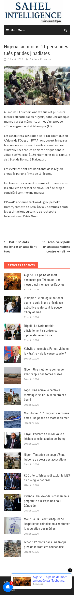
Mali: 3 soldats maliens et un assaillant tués (20, 246)
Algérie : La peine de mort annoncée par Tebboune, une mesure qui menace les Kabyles (44, 279)
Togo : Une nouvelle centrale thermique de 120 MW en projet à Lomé (45, 395)
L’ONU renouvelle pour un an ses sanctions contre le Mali (54, 246)
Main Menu (18, 30)
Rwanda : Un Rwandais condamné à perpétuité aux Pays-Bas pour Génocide (46, 501)
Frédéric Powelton (41, 59)
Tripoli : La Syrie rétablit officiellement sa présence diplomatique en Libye (40, 330)
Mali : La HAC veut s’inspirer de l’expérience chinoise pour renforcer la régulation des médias (47, 523)
